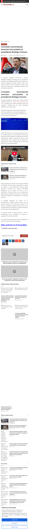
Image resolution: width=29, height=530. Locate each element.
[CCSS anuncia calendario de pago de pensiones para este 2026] (4, 470)
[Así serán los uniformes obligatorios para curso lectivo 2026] (4, 478)
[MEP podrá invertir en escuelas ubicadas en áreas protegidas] (7, 355)
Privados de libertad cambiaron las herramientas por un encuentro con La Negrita (18, 169)
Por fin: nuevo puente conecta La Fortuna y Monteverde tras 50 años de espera (18, 493)
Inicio (3, 41)
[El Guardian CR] (8, 4)
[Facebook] (3, 241)
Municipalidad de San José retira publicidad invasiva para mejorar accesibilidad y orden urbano (17, 501)
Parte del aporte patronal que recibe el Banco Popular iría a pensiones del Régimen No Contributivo (18, 453)
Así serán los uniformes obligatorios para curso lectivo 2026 (18, 476)
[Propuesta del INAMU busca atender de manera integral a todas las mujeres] (21, 308)
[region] (14, 517)
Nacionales (7, 41)
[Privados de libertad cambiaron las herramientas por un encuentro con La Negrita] (4, 169)
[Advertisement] (14, 25)
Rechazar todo (14, 527)
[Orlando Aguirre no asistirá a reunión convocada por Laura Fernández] (4, 446)
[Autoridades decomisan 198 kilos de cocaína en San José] (21, 291)
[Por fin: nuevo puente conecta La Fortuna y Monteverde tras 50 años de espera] (4, 494)
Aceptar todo (14, 519)
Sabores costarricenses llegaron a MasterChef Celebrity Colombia (18, 426)
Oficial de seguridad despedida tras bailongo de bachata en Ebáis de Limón (18, 485)
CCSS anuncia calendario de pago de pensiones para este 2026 (18, 468)
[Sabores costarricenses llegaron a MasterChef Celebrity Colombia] (4, 177)
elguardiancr (4, 55)
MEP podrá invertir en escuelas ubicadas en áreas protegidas (6, 408)
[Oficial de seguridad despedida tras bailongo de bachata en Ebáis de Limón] (4, 486)
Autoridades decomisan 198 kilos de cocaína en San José (21, 297)
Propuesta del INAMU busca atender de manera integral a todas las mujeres (21, 315)
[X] (6, 241)
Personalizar (14, 523)
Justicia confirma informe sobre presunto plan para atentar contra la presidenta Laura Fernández (7, 298)
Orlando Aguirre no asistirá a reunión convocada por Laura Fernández (18, 444)
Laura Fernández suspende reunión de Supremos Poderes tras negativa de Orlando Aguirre (18, 433)
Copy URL (24, 235)
